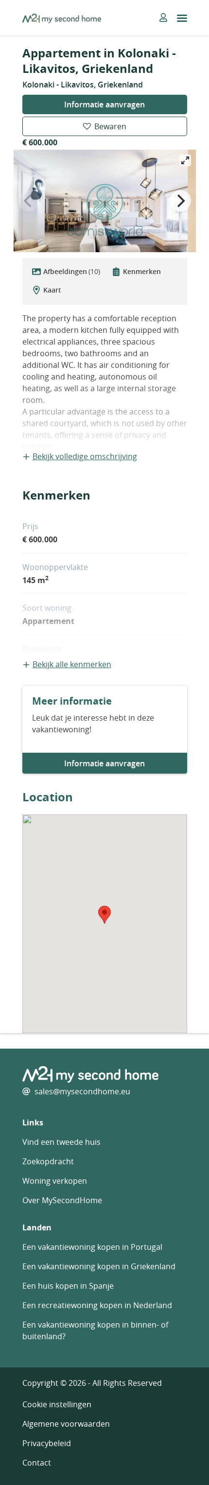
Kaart (52, 289)
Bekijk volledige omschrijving (85, 456)
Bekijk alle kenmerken (72, 664)
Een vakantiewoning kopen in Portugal (92, 1247)
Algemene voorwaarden (66, 1423)
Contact (36, 1462)
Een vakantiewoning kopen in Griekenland (98, 1266)
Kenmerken (142, 271)
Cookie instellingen (56, 1404)
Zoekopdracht (48, 1161)
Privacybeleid (46, 1443)
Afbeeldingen (71, 271)
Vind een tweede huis (61, 1142)
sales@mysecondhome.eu (82, 1091)
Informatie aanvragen (104, 104)
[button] (104, 915)
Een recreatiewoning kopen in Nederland (97, 1305)
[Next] (180, 200)
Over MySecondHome (62, 1200)
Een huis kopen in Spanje (68, 1285)
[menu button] (182, 18)
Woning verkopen (54, 1180)
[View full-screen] (185, 160)
